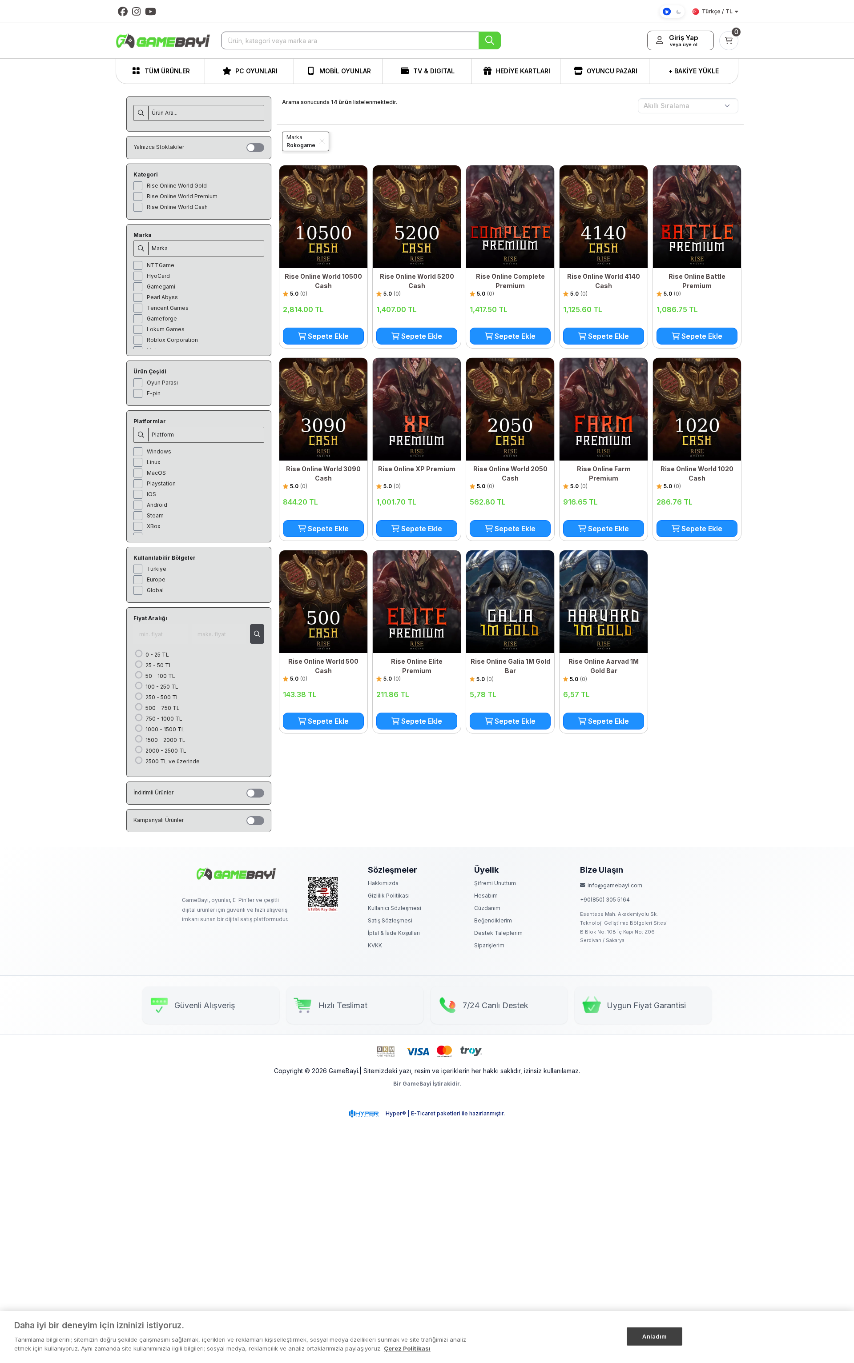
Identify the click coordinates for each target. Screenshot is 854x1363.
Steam (155, 515)
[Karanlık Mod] (672, 11)
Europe (156, 579)
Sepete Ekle (327, 336)
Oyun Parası (162, 382)
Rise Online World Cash (177, 207)
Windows (159, 451)
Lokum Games (166, 329)
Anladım (654, 1335)
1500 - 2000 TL (164, 740)
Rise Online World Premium (182, 196)
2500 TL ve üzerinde (172, 761)
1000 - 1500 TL (164, 729)
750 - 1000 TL (163, 718)
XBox (154, 526)
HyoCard (158, 276)
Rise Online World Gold (177, 185)
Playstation (161, 483)
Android (157, 504)
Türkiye (156, 568)
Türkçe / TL (717, 11)
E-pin (154, 393)
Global (155, 590)
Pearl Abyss (162, 297)
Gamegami (161, 286)
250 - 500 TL (161, 697)
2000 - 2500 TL (165, 750)
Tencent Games (168, 308)
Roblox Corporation (172, 340)
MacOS (156, 472)
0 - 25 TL (156, 654)
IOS (151, 494)
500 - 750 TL (162, 708)
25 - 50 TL (158, 665)
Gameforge (162, 318)
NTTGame (160, 265)
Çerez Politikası (407, 1347)
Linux (154, 462)
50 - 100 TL (159, 676)
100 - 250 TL (161, 686)
